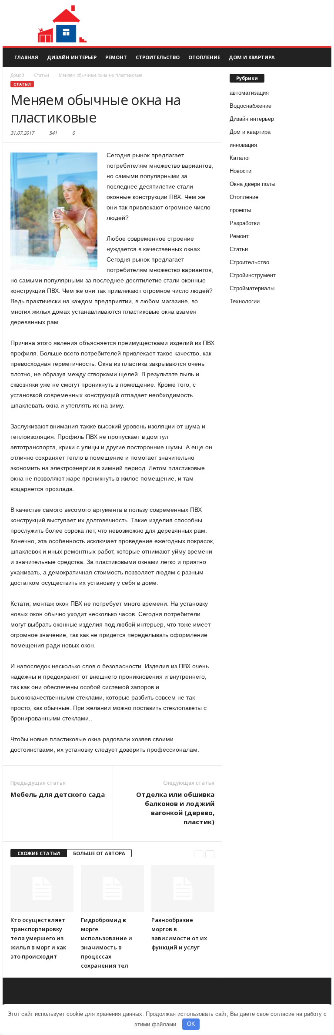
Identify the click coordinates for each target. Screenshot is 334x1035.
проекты (240, 210)
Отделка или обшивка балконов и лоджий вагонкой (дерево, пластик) (175, 808)
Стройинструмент (253, 275)
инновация (243, 145)
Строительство (158, 57)
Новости (240, 171)
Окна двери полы (252, 184)
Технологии (245, 301)
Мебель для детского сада (57, 794)
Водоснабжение (250, 106)
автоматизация (249, 93)
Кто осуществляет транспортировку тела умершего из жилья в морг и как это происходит (38, 938)
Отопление (204, 57)
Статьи (22, 84)
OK (191, 1024)
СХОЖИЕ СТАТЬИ (38, 853)
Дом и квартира (252, 57)
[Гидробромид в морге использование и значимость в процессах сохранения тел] (112, 888)
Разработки (245, 223)
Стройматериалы (252, 288)
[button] (318, 57)
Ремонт (116, 57)
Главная (26, 57)
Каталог (240, 158)
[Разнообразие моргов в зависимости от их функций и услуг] (182, 888)
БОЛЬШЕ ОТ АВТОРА (99, 853)
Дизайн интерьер (72, 57)
